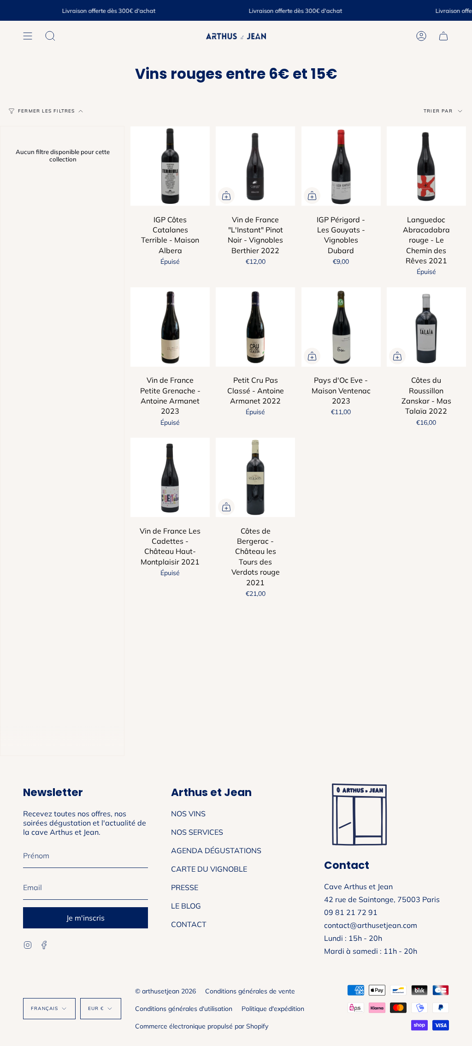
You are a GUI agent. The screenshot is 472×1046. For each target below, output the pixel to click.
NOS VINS (188, 813)
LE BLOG (186, 905)
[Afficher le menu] (28, 36)
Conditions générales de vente (250, 991)
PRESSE (184, 887)
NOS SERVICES (197, 832)
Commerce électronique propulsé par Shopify (201, 1026)
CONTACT (188, 924)
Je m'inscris (85, 917)
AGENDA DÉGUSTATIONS (216, 850)
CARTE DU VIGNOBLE (209, 869)
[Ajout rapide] (226, 195)
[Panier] (443, 36)
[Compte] (421, 36)
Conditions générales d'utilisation (183, 1008)
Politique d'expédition (273, 1008)
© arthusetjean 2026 (165, 991)
